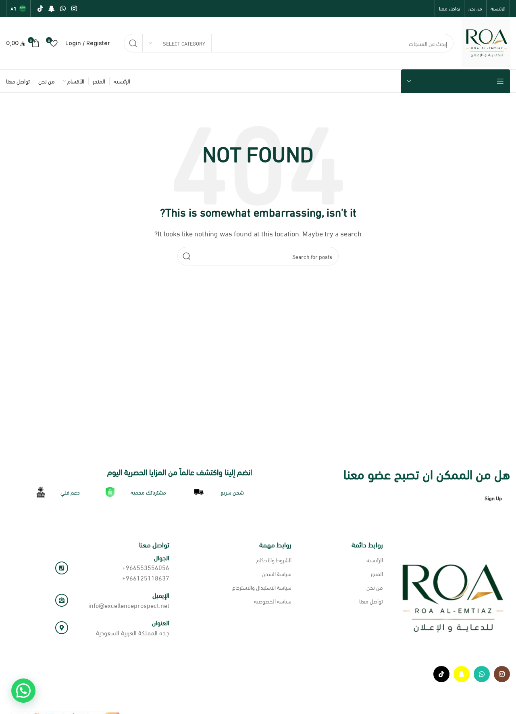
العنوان (160, 622)
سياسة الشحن (276, 573)
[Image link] (450, 596)
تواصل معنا (371, 601)
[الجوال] (61, 568)
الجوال (161, 557)
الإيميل (160, 594)
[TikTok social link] (40, 8)
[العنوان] (61, 627)
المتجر (376, 573)
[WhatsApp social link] (63, 8)
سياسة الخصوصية (272, 601)
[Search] (133, 43)
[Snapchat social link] (51, 8)
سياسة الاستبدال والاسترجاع (261, 587)
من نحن (374, 587)
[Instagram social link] (74, 8)
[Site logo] (486, 41)
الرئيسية (374, 559)
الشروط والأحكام (273, 559)
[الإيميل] (61, 600)
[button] (23, 691)
